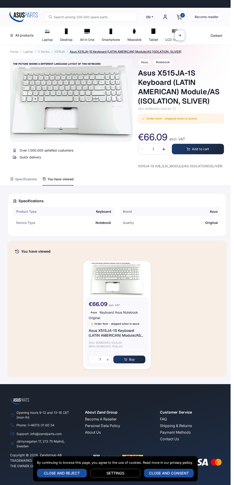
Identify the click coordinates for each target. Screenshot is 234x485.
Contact (216, 35)
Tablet (153, 40)
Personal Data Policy (102, 425)
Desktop (66, 40)
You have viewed (61, 179)
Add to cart (200, 149)
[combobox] (90, 17)
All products (24, 35)
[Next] (180, 35)
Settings (115, 473)
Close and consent (169, 473)
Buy (132, 359)
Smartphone (111, 40)
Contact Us (169, 439)
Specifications (26, 179)
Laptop (47, 40)
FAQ (163, 419)
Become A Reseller (101, 419)
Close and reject (62, 473)
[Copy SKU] (174, 109)
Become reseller (206, 17)
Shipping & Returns (176, 425)
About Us (93, 432)
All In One (87, 40)
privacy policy (181, 462)
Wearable (134, 40)
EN (148, 17)
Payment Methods (175, 432)
